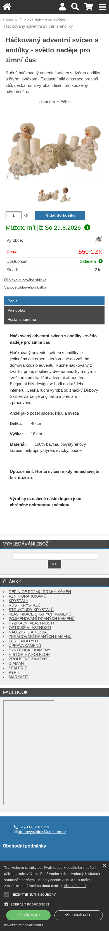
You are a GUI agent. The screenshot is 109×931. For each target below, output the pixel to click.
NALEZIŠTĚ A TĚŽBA (28, 632)
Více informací (75, 886)
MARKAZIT (19, 677)
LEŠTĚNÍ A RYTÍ (23, 641)
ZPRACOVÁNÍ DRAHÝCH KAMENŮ (40, 637)
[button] (54, 903)
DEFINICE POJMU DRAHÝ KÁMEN (40, 592)
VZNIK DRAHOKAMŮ (27, 596)
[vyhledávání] (75, 8)
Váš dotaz (16, 310)
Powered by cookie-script (23, 925)
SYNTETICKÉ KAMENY (29, 650)
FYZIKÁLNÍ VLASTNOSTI (31, 623)
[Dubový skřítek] (99, 242)
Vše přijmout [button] (28, 915)
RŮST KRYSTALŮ (25, 605)
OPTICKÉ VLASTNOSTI (30, 628)
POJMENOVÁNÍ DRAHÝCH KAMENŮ (42, 619)
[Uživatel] (62, 8)
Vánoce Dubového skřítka (25, 287)
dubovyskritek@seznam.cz (42, 832)
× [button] (104, 865)
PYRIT (14, 672)
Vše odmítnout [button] (78, 915)
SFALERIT (18, 668)
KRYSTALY (18, 601)
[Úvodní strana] (7, 8)
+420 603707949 (33, 827)
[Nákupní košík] (89, 8)
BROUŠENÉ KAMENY (28, 659)
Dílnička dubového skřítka (25, 280)
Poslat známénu (22, 319)
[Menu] (102, 7)
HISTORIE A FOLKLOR (29, 655)
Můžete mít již (43, 227)
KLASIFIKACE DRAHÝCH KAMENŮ (40, 614)
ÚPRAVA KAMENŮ (25, 646)
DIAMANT (17, 663)
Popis (12, 301)
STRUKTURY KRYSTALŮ (31, 610)
